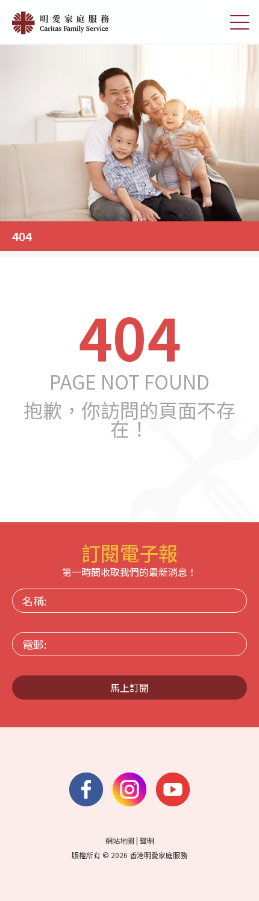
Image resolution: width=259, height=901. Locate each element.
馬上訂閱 (129, 687)
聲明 (147, 840)
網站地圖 (119, 840)
